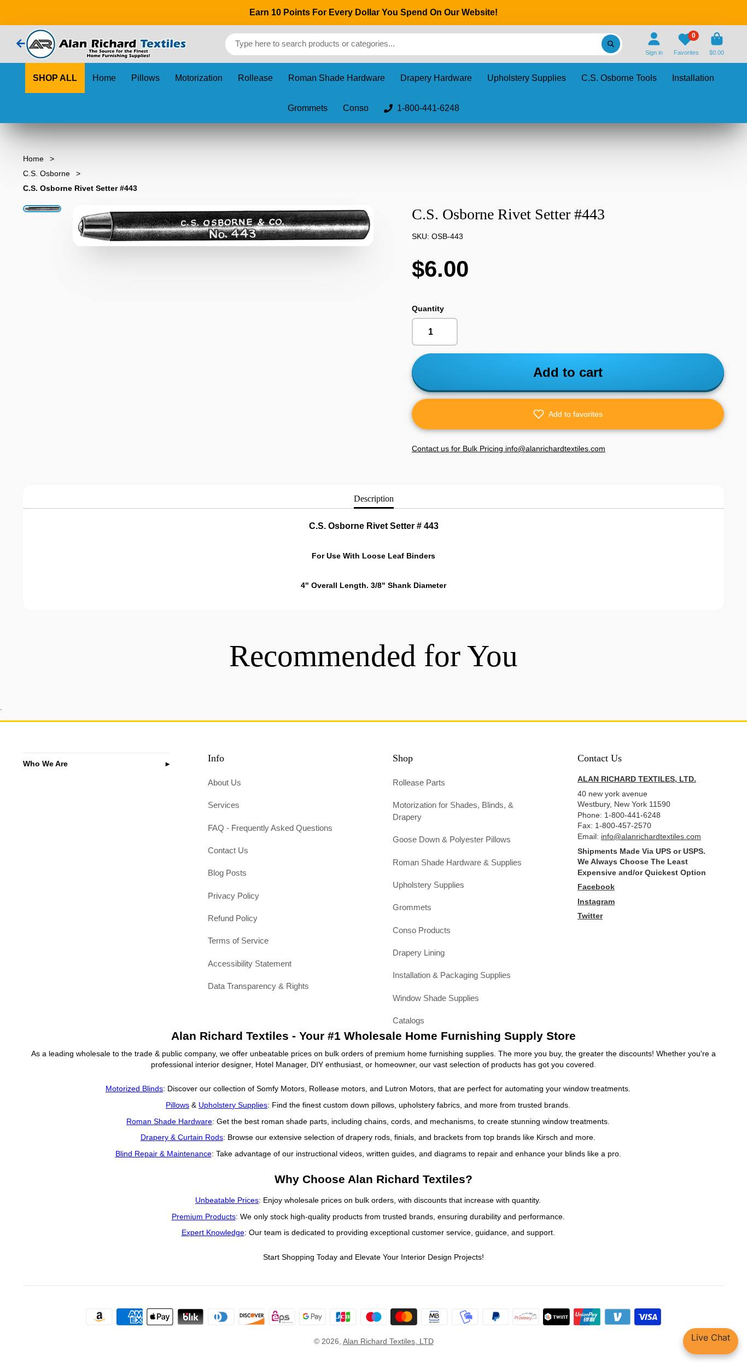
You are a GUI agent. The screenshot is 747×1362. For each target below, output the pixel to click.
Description (374, 498)
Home (104, 78)
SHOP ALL (55, 78)
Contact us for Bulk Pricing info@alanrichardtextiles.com (508, 448)
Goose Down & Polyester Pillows (452, 839)
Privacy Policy (233, 895)
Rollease (255, 78)
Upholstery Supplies (526, 78)
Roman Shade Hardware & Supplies (457, 862)
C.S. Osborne (46, 173)
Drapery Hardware (436, 78)
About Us (224, 782)
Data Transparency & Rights (258, 986)
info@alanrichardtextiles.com (651, 836)
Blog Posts (227, 872)
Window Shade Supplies (436, 998)
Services (224, 805)
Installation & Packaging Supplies (452, 975)
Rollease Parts (419, 782)
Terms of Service (238, 940)
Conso (356, 108)
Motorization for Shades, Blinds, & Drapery (453, 811)
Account (654, 44)
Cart (716, 44)
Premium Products (204, 1216)
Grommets (308, 108)
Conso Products (422, 930)
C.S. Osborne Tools (619, 78)
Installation (693, 78)
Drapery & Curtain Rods (182, 1137)
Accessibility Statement (249, 963)
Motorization (199, 78)
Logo (105, 44)
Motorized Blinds (134, 1088)
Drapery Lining (419, 952)
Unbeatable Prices (227, 1200)
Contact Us (228, 850)
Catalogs (408, 1020)
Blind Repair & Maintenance (163, 1153)
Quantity (428, 308)
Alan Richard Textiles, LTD (388, 1341)
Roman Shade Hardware (336, 78)
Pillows (145, 78)
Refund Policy (233, 918)
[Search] (611, 44)
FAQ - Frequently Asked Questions (270, 828)
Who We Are (45, 763)
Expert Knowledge (213, 1232)
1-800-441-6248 (428, 108)
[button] (568, 414)
